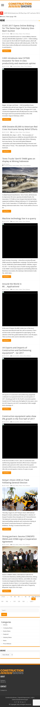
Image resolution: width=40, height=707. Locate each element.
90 (18, 596)
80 (15, 596)
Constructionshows (11, 697)
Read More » (6, 51)
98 (25, 596)
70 (11, 596)
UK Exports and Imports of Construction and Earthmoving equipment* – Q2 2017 (16, 350)
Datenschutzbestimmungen (20, 699)
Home (3, 16)
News (20, 34)
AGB (32, 697)
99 (29, 596)
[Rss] (15, 702)
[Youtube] (23, 702)
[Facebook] (16, 702)
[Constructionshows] (20, 4)
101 (2, 601)
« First (3, 596)
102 (7, 601)
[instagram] (25, 702)
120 (19, 601)
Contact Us (3, 690)
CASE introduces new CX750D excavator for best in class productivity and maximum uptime (19, 61)
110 (14, 601)
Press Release (26, 34)
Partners (2, 680)
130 (23, 601)
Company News (16, 66)
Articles (5, 625)
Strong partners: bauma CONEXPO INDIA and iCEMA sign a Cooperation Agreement (19, 539)
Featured (5, 634)
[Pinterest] (21, 702)
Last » (31, 601)
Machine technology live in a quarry (19, 218)
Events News (15, 34)
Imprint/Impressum (24, 697)
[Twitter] (19, 702)
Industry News (15, 356)
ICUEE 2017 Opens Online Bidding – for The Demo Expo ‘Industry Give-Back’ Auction (18, 28)
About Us (3, 682)
